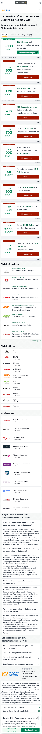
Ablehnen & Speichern (11, 730)
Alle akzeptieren (30, 730)
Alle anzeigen (34, 341)
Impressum (32, 726)
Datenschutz (24, 726)
